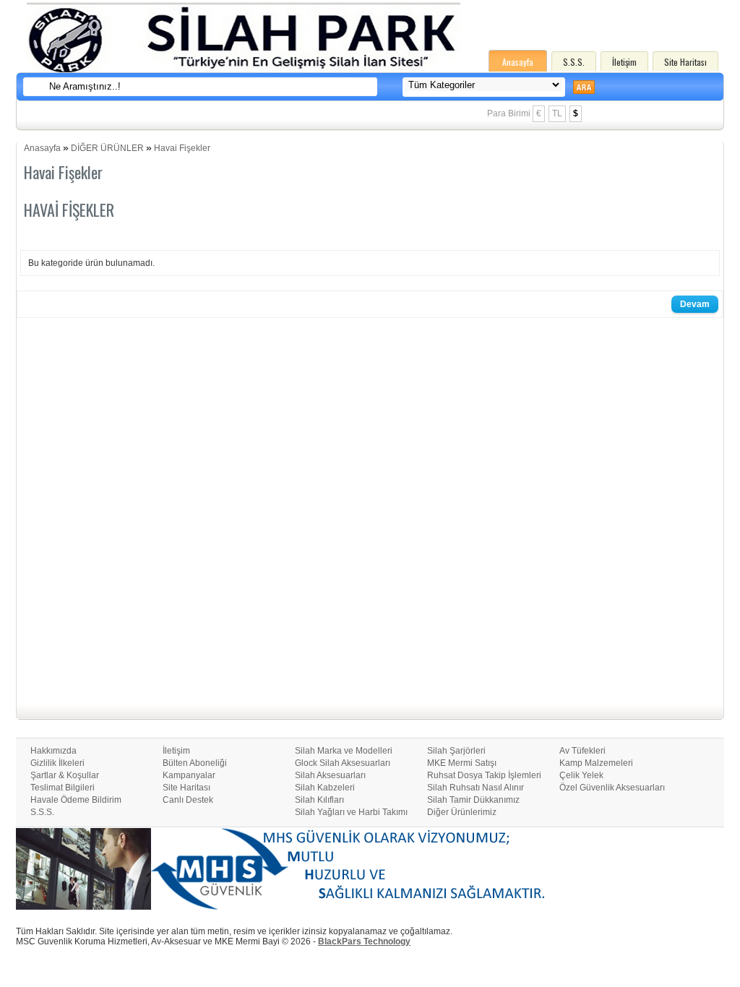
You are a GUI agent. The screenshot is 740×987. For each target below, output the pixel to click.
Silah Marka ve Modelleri (343, 751)
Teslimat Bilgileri (62, 788)
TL (557, 113)
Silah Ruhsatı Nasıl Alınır (475, 788)
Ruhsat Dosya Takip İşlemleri (484, 775)
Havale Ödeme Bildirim (75, 800)
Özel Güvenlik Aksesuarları (612, 788)
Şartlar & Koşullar (64, 775)
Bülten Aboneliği (195, 763)
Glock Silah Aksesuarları (342, 763)
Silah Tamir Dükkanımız (473, 800)
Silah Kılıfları (319, 800)
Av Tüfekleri (582, 751)
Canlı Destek (188, 800)
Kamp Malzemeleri (596, 763)
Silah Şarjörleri (456, 751)
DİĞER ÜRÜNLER (107, 148)
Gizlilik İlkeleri (57, 763)
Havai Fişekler (182, 148)
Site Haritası (685, 62)
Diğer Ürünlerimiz (461, 812)
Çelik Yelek (581, 775)
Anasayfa (517, 62)
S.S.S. (574, 62)
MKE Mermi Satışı (461, 763)
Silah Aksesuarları (330, 775)
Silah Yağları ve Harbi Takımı (351, 812)
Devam (695, 304)
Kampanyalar (189, 775)
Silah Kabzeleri (325, 788)
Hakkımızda (53, 751)
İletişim (624, 62)
